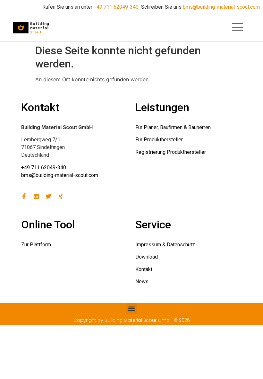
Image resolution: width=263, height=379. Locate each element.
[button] (131, 308)
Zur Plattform (36, 245)
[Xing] (61, 196)
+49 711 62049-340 (116, 7)
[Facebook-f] (24, 196)
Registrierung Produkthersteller (170, 152)
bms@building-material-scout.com (221, 7)
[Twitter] (48, 196)
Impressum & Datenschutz (165, 245)
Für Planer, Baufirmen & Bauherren (173, 127)
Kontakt (143, 269)
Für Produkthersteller (159, 140)
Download (146, 257)
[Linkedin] (36, 196)
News (141, 281)
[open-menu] (237, 28)
